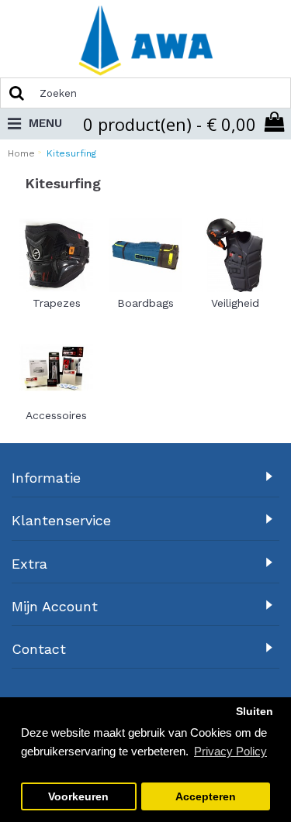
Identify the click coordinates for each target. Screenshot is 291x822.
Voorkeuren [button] (78, 797)
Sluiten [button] (254, 711)
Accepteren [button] (205, 797)
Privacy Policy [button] (230, 751)
